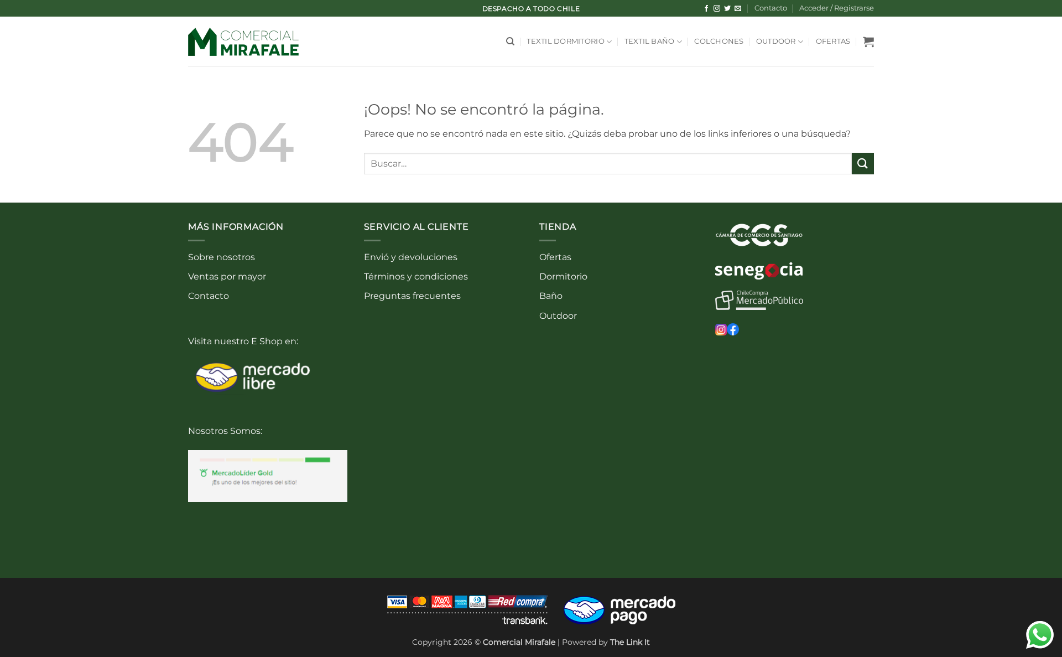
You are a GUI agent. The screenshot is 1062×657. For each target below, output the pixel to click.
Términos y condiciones (416, 276)
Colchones (718, 41)
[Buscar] (510, 41)
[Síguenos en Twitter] (727, 9)
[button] (836, 8)
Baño (551, 296)
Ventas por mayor (227, 276)
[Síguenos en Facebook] (706, 9)
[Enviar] (863, 163)
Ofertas (833, 41)
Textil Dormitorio (565, 41)
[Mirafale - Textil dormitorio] (243, 42)
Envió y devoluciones (410, 257)
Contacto (770, 8)
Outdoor (776, 41)
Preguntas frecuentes (412, 296)
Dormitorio (563, 276)
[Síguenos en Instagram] (717, 9)
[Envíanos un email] (738, 9)
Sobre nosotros (221, 257)
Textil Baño (649, 41)
